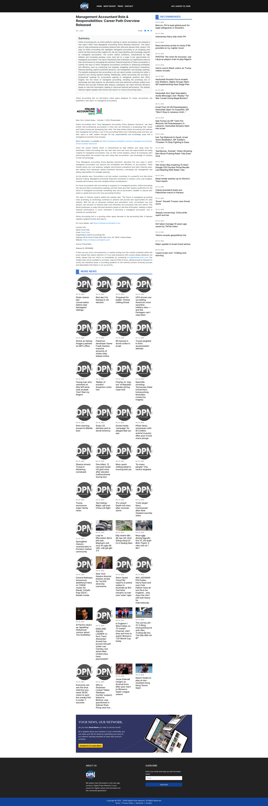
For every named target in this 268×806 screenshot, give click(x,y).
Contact (149, 803)
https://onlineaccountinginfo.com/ (106, 223)
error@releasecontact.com (137, 257)
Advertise (139, 803)
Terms (117, 803)
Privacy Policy (127, 803)
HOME (99, 6)
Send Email (85, 232)
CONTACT (129, 6)
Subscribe (164, 785)
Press (120, 6)
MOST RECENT (110, 6)
